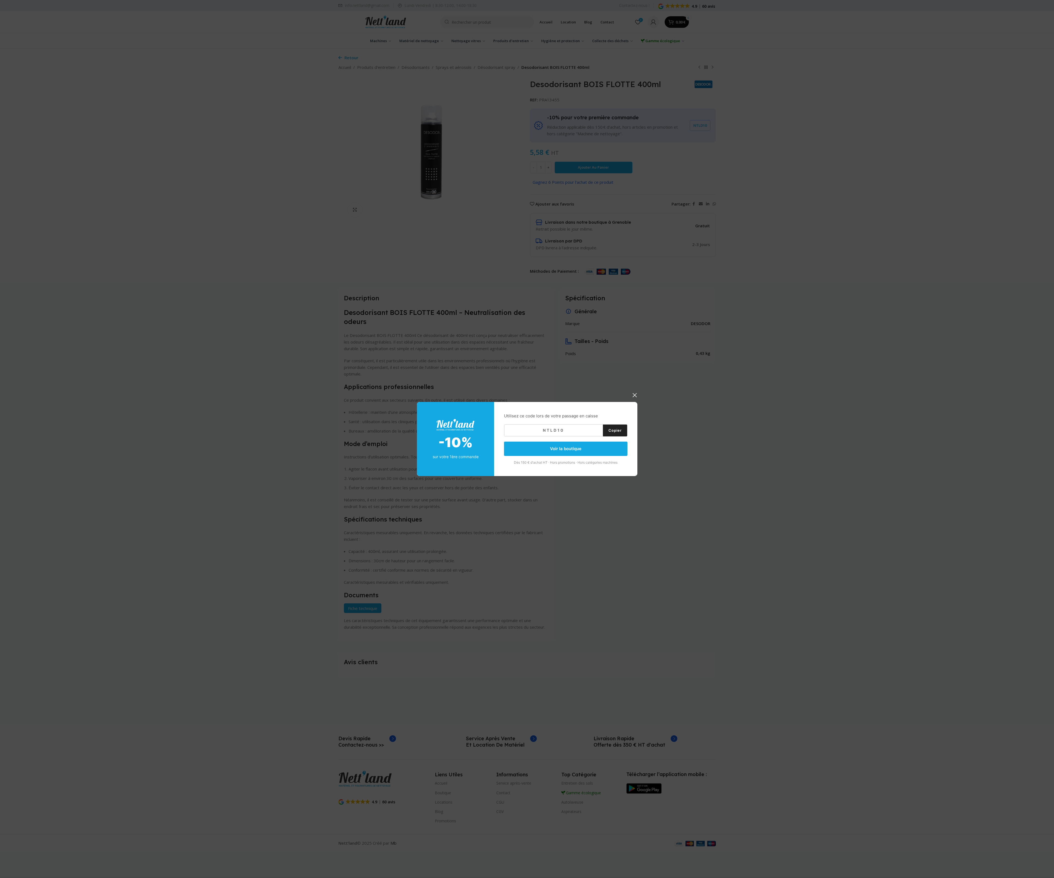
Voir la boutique (565, 448)
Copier (615, 430)
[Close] (634, 395)
